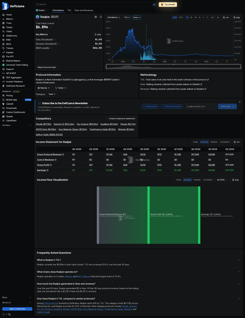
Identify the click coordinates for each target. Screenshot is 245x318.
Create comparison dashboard (122, 118)
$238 (142, 154)
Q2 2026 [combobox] (221, 180)
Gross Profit (43, 165)
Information (58, 10)
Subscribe (226, 106)
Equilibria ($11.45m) (109, 124)
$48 (125, 154)
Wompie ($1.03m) (126, 129)
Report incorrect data (47, 67)
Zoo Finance (46, 309)
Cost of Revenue (45, 159)
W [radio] (191, 17)
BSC (79, 276)
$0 (90, 159)
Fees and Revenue (84, 10)
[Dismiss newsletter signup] (239, 102)
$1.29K (177, 154)
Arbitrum (69, 276)
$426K (211, 154)
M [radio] (195, 17)
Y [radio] (203, 17)
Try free (16, 91)
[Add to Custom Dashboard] (218, 17)
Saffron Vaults (43, 312)
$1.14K (109, 154)
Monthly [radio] (214, 142)
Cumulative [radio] (224, 142)
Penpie (66, 309)
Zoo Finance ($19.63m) (87, 124)
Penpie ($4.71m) (128, 124)
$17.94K (195, 154)
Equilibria (58, 309)
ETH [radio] (181, 17)
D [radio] (187, 17)
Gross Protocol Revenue (49, 154)
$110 (159, 154)
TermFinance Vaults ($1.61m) (102, 129)
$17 (91, 154)
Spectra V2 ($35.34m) (64, 124)
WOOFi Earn (76, 309)
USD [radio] (175, 17)
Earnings (41, 170)
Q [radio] (199, 17)
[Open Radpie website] (95, 17)
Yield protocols (51, 303)
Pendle (125, 306)
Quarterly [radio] (204, 142)
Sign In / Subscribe (17, 309)
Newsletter (151, 106)
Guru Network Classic (93, 309)
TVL (69, 10)
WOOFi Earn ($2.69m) (46, 129)
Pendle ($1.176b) (43, 124)
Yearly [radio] (195, 142)
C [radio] (207, 17)
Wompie (128, 309)
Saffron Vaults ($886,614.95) (49, 134)
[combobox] (96, 4)
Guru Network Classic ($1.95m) (73, 129)
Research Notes (173, 106)
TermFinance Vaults (113, 309)
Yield (50, 94)
